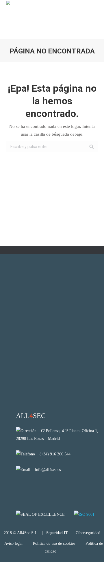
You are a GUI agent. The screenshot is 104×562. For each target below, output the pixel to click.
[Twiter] (50, 488)
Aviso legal (14, 543)
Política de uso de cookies (54, 543)
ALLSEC (31, 415)
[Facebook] (35, 488)
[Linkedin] (20, 488)
